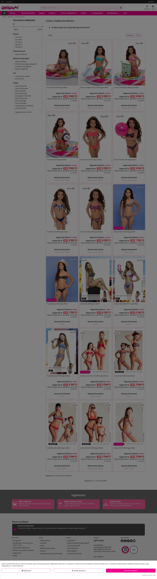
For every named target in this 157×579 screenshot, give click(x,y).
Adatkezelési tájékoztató (149, 575)
